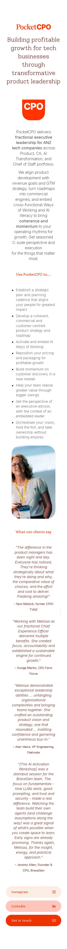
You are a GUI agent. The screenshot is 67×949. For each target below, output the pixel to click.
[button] (33, 892)
